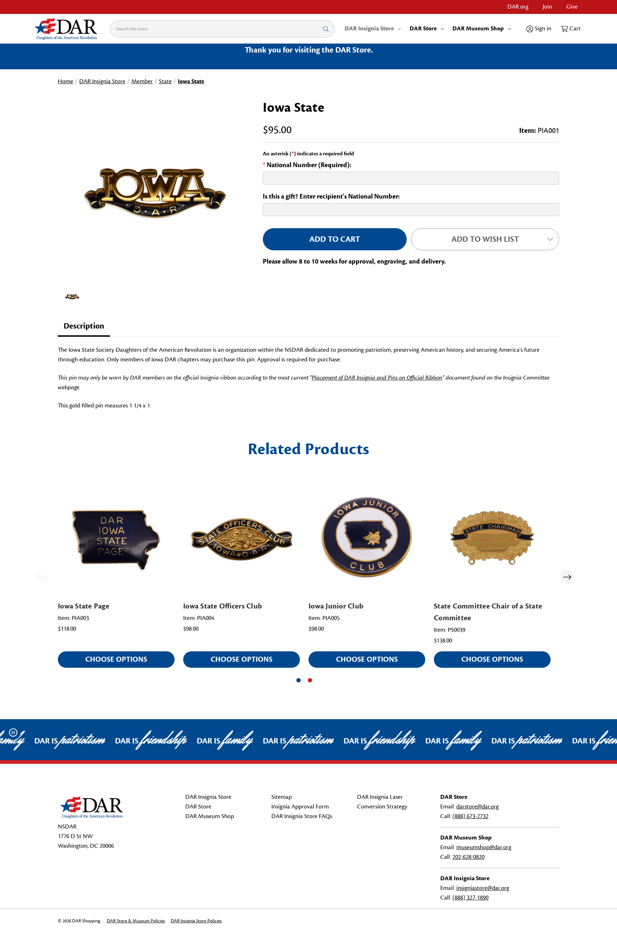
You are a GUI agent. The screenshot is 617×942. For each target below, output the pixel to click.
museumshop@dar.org (483, 847)
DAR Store (423, 28)
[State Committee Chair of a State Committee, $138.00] (492, 537)
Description (84, 326)
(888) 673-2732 (470, 816)
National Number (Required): (307, 165)
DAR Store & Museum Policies (136, 921)
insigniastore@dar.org (482, 888)
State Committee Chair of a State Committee (488, 612)
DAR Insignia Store (369, 28)
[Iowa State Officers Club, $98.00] (241, 537)
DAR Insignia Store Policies (196, 921)
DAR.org (517, 7)
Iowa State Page (83, 606)
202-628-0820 (468, 857)
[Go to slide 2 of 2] (310, 680)
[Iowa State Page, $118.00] (116, 537)
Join (547, 7)
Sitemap (281, 797)
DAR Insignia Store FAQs (301, 816)
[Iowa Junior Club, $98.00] (367, 537)
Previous (41, 577)
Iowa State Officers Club (222, 606)
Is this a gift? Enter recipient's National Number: (331, 196)
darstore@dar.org (477, 807)
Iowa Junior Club (335, 606)
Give (572, 7)
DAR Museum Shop (478, 28)
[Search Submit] (326, 29)
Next (567, 577)
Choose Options (116, 659)
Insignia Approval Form (300, 807)
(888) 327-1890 (470, 898)
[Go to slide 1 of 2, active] (298, 680)
